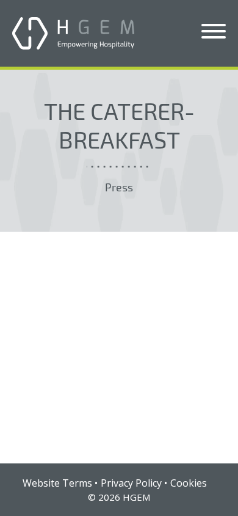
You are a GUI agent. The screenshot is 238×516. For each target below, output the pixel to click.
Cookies (188, 483)
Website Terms (57, 483)
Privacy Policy (131, 483)
